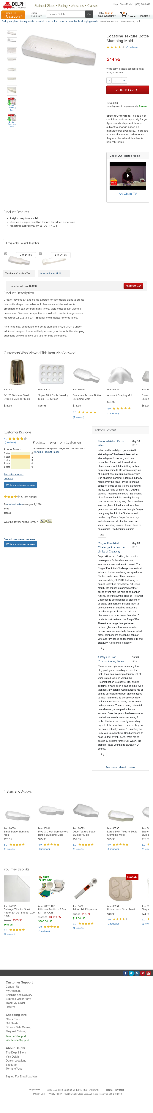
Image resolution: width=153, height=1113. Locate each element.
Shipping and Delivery (19, 995)
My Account (13, 990)
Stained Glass (44, 6)
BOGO (132, 877)
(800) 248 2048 (142, 4)
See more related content (120, 767)
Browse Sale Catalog (18, 1027)
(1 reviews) (132, 47)
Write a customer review (20, 485)
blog (102, 534)
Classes (92, 6)
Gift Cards (12, 1023)
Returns (10, 1007)
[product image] (19, 372)
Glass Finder (126, 4)
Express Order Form (18, 999)
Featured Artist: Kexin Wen (111, 443)
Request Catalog (16, 1031)
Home (109, 1089)
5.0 (74, 412)
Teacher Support (16, 1036)
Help (115, 4)
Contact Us (13, 986)
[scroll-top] (147, 1095)
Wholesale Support (17, 1040)
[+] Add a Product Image (46, 452)
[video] (128, 176)
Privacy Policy (55, 1093)
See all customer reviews (19, 539)
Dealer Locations (16, 1060)
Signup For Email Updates (22, 1076)
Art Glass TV (128, 194)
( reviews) (78, 417)
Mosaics (77, 6)
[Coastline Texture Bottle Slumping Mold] (12, 33)
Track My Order (15, 1003)
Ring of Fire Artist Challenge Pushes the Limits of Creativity (111, 547)
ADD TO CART (127, 90)
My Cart (119, 1089)
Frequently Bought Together (22, 242)
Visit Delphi (12, 1056)
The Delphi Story (16, 1052)
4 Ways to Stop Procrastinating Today (111, 659)
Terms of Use (14, 1068)
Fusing (63, 6)
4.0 (5, 438)
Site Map (11, 1064)
